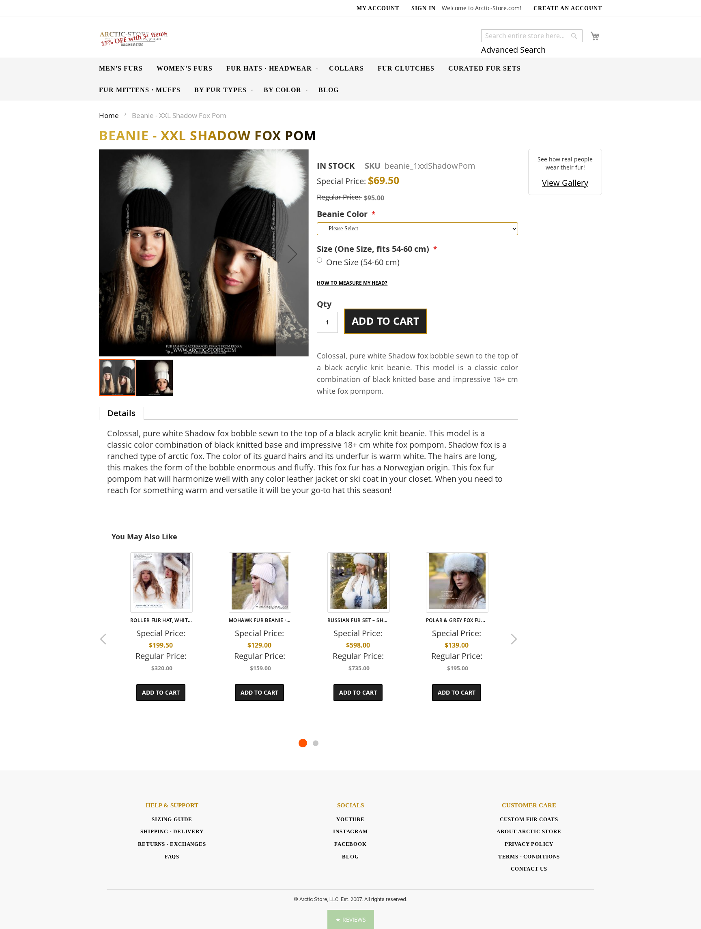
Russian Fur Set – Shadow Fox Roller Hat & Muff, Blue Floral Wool (358, 620)
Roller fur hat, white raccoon (160, 620)
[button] (292, 253)
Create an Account (567, 8)
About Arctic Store (529, 831)
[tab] (121, 413)
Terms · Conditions (529, 857)
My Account (378, 8)
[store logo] (133, 38)
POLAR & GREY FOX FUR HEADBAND (456, 620)
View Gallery (565, 182)
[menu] (350, 79)
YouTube (350, 819)
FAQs (172, 857)
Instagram (350, 831)
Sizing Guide (172, 819)
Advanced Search (513, 49)
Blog (350, 857)
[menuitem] (121, 68)
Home (109, 115)
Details (121, 413)
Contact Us (529, 869)
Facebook (350, 844)
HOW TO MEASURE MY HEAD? (352, 282)
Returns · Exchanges (172, 844)
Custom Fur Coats (529, 819)
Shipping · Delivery (171, 831)
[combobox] (532, 35)
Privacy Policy (529, 844)
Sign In (423, 8)
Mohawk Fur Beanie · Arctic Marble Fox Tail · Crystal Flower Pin (259, 620)
